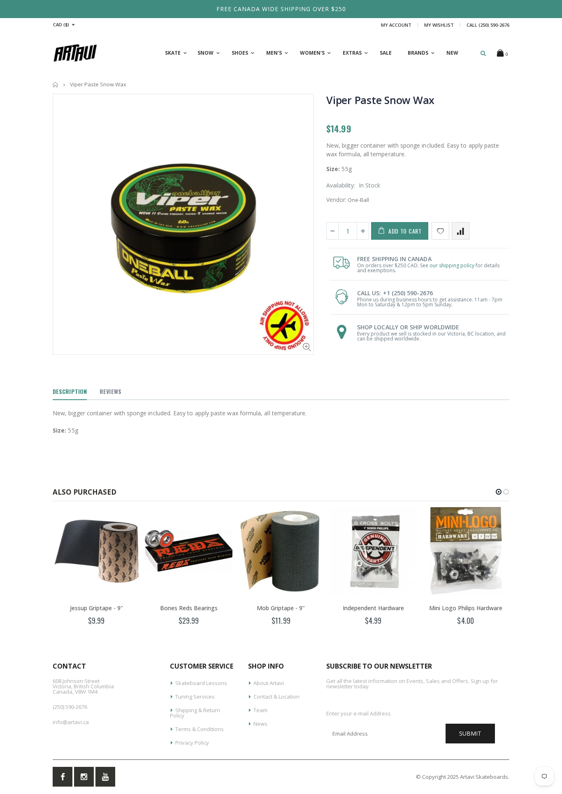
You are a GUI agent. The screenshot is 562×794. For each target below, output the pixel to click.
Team (260, 710)
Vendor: (336, 200)
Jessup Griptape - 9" (96, 608)
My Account (396, 25)
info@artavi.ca (71, 722)
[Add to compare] (460, 231)
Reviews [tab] (110, 391)
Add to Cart (405, 231)
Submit (470, 733)
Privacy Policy (192, 742)
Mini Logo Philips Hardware (465, 608)
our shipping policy (452, 265)
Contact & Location (276, 696)
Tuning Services (195, 696)
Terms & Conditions (199, 729)
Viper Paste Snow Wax (380, 100)
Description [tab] (70, 391)
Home (56, 84)
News (260, 723)
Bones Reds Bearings (189, 608)
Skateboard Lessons (201, 683)
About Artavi (268, 683)
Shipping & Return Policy (195, 712)
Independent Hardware (373, 608)
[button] (498, 492)
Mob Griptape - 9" (281, 608)
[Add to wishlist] (440, 231)
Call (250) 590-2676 (488, 25)
